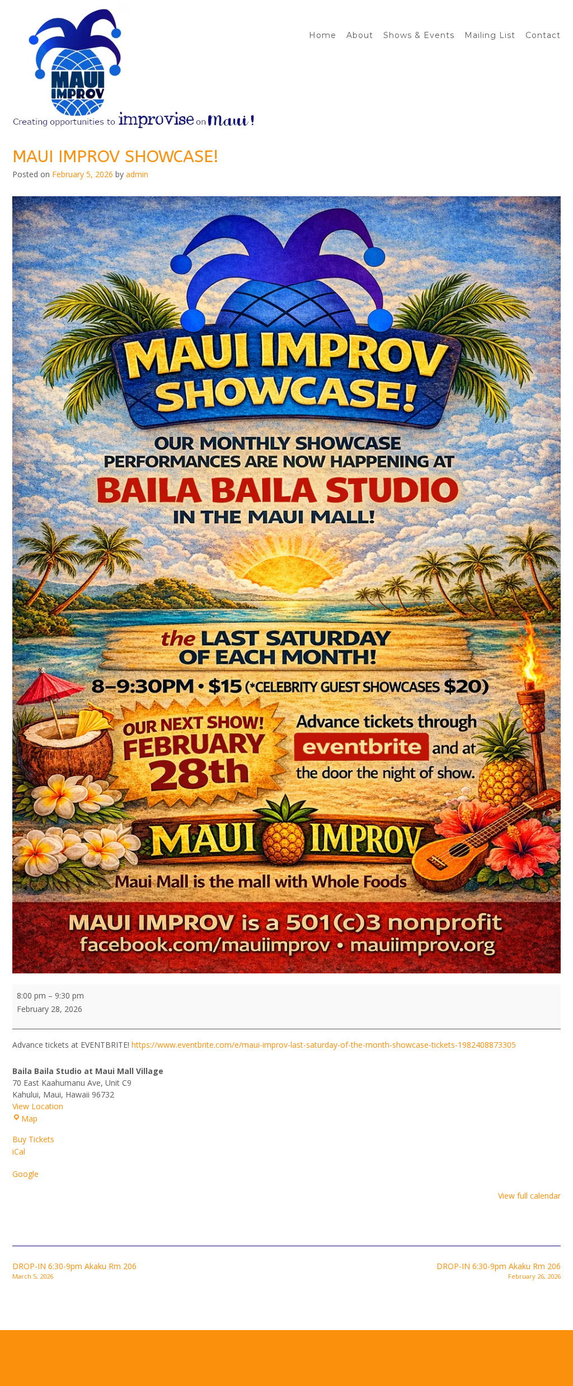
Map (29, 1118)
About (359, 35)
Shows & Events (418, 35)
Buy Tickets (33, 1139)
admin (137, 174)
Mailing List (489, 35)
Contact (543, 35)
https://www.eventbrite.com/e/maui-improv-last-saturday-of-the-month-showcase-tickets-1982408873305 (323, 1044)
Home (322, 35)
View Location (37, 1106)
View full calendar (529, 1195)
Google (25, 1174)
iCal (18, 1151)
